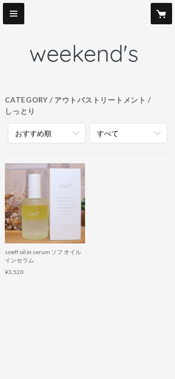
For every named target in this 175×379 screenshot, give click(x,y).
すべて (108, 133)
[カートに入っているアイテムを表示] (161, 13)
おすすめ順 (33, 133)
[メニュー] (13, 13)
